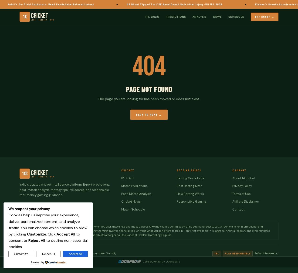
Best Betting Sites (189, 186)
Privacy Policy (242, 186)
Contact (238, 209)
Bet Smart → (264, 16)
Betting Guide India (190, 178)
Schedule (236, 16)
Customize (21, 254)
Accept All (75, 254)
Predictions (176, 16)
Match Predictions (134, 186)
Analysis (200, 16)
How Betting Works (190, 194)
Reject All (48, 254)
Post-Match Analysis (136, 194)
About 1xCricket (243, 178)
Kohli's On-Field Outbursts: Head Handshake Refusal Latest (47, 4)
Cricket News (131, 202)
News (217, 16)
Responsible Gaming (191, 202)
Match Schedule (133, 209)
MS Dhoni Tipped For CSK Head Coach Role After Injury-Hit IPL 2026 (171, 4)
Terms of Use (241, 194)
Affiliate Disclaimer (245, 202)
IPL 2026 (152, 16)
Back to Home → (149, 115)
